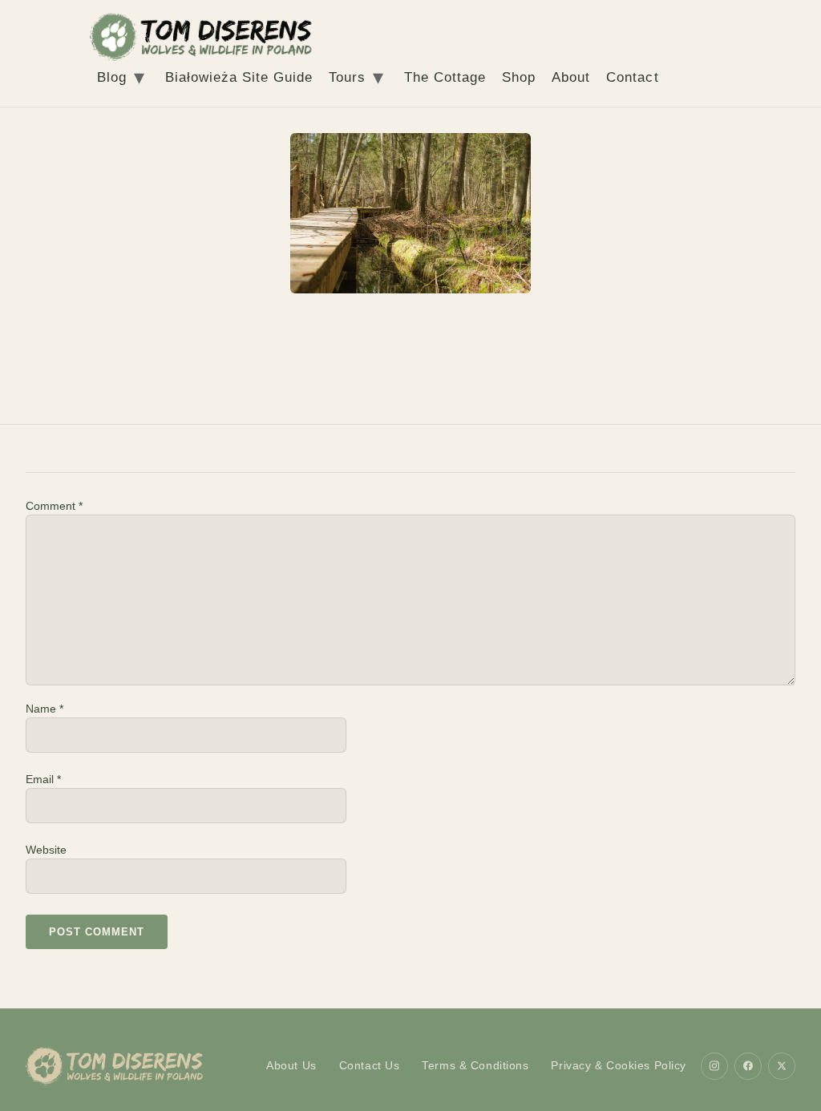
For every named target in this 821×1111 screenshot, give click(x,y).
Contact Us (369, 1065)
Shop (519, 77)
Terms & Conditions (475, 1065)
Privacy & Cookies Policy (618, 1065)
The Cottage (445, 77)
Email (43, 779)
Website (46, 849)
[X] (781, 1066)
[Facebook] (748, 1066)
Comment (54, 505)
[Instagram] (714, 1066)
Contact (632, 77)
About (571, 77)
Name (44, 708)
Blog (112, 77)
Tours (347, 77)
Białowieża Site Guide (239, 77)
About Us (291, 1065)
